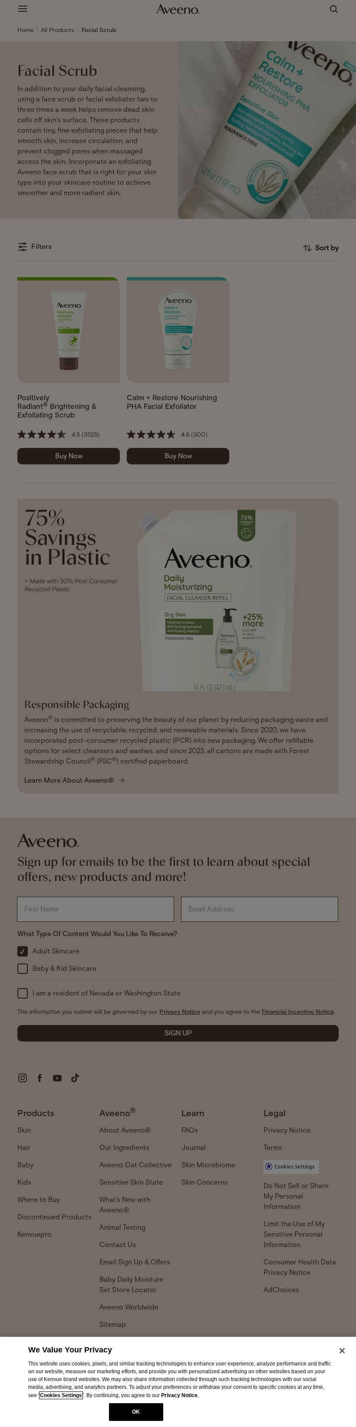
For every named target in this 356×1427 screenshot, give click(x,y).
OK (136, 1412)
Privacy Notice (179, 1395)
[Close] (342, 1350)
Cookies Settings (61, 1395)
